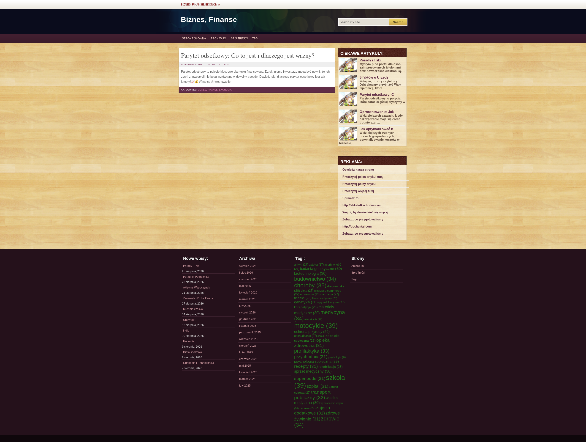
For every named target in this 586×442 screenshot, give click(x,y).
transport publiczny (312, 394)
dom (319, 290)
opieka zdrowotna (312, 343)
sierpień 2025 (247, 345)
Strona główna (194, 38)
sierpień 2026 (247, 266)
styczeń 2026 (247, 312)
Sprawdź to (350, 198)
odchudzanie (305, 336)
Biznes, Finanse (209, 19)
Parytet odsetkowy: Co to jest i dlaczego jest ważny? (247, 55)
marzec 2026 (247, 299)
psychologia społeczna (316, 361)
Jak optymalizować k (376, 129)
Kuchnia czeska (193, 309)
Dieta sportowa (192, 352)
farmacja (330, 294)
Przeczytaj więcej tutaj (358, 191)
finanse (303, 298)
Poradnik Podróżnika (196, 276)
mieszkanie (313, 319)
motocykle (316, 325)
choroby (310, 285)
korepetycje (306, 307)
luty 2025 (245, 385)
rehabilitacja (330, 366)
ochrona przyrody (312, 331)
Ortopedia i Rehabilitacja (198, 363)
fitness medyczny (324, 298)
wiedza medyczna (316, 400)
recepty (306, 366)
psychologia (337, 357)
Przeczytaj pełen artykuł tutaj (362, 176)
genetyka (306, 302)
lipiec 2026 (246, 272)
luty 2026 (245, 305)
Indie (186, 330)
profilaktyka (311, 351)
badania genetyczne (321, 268)
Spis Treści (239, 38)
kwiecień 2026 (248, 292)
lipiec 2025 (246, 352)
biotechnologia (310, 273)
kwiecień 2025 (248, 372)
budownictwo (315, 279)
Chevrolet (189, 319)
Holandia (189, 341)
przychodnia (310, 356)
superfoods (309, 378)
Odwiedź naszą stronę (358, 169)
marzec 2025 (247, 379)
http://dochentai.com (357, 226)
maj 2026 (245, 286)
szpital (317, 386)
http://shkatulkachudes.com (362, 205)
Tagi (255, 38)
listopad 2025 (247, 325)
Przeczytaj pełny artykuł (359, 184)
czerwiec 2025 (248, 359)
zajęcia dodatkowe (312, 410)
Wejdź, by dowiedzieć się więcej (365, 212)
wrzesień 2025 (248, 339)
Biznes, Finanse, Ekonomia (200, 4)
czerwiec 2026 (248, 279)
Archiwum (218, 38)
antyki (301, 264)
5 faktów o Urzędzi (374, 77)
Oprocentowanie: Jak (377, 112)
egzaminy (310, 294)
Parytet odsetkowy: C (377, 94)
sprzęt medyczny (313, 371)
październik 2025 (250, 332)
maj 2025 (245, 365)
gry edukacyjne (331, 302)
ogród (323, 336)
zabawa (307, 408)
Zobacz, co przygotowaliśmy (362, 219)
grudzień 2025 (248, 319)
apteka (316, 264)
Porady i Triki (370, 60)
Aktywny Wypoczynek (196, 287)
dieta (307, 290)
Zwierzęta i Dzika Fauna (198, 298)
